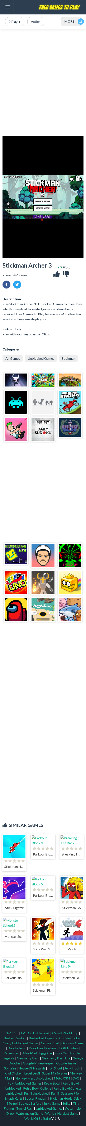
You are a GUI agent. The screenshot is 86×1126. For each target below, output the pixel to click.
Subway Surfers (30, 1103)
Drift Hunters (69, 1048)
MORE (69, 21)
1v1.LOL (12, 1033)
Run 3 (55, 1093)
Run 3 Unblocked (36, 1093)
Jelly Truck (72, 1068)
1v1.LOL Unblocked (35, 1033)
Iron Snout (55, 1068)
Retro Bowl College (37, 1088)
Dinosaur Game (72, 1043)
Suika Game (52, 1103)
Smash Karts (14, 1098)
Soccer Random (36, 1098)
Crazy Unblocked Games (21, 1043)
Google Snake (66, 1063)
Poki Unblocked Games (25, 1083)
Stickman (68, 358)
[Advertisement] (43, 82)
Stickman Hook (60, 1098)
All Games (12, 358)
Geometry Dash (28, 1058)
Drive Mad (12, 1053)
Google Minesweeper (38, 1063)
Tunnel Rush (25, 1108)
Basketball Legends (43, 1038)
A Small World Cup (65, 1033)
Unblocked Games (41, 358)
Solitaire (10, 1068)
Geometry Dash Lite (56, 1058)
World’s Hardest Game (62, 1113)
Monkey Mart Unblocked (33, 1078)
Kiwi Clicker (13, 1073)
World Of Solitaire (37, 1118)
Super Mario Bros (55, 1073)
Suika (67, 1103)
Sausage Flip (70, 1093)
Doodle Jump (17, 1048)
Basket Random (15, 1038)
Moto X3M (62, 1078)
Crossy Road (50, 1043)
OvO (76, 1078)
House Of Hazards (32, 1068)
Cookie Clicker (70, 1038)
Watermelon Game (29, 1113)
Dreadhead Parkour (43, 1048)
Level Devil (32, 1073)
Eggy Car (46, 1053)
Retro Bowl (52, 1083)
